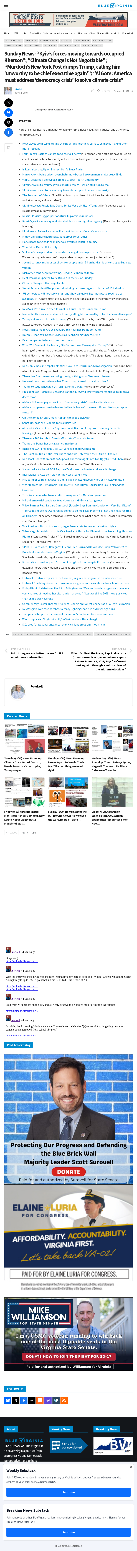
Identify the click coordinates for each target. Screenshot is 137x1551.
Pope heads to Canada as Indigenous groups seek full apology (59, 242)
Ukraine (125, 634)
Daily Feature (82, 40)
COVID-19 (66, 40)
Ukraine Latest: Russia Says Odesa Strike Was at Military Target (60, 205)
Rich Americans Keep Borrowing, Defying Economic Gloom (58, 273)
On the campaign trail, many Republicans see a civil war (56, 417)
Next (24, 832)
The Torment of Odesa (36, 195)
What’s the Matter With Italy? (40, 247)
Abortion (31, 40)
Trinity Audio (53, 109)
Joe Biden (50, 45)
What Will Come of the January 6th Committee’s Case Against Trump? (65, 345)
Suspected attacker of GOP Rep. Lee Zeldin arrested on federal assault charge (69, 469)
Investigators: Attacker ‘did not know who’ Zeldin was (54, 474)
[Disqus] (68, 892)
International (33, 45)
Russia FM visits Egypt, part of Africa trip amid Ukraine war (57, 216)
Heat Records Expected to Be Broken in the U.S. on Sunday (57, 278)
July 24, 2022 (21, 92)
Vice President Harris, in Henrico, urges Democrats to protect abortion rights (69, 526)
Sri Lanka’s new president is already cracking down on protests (60, 252)
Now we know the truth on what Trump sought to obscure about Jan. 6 (65, 381)
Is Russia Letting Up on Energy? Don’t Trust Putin (52, 169)
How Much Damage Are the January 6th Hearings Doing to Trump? (62, 329)
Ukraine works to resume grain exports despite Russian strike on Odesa (65, 185)
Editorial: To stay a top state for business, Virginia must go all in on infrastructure (72, 578)
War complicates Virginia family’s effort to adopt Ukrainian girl (60, 619)
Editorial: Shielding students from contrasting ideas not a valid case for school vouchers (75, 583)
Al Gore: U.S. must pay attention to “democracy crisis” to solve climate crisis (68, 402)
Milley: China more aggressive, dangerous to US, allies (54, 236)
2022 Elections (14, 40)
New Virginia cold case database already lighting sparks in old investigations (68, 609)
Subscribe (68, 1492)
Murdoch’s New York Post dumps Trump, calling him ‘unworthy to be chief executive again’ (77, 314)
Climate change (48, 40)
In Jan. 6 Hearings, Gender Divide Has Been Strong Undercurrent (61, 335)
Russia (113, 634)
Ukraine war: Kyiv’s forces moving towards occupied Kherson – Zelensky (65, 190)
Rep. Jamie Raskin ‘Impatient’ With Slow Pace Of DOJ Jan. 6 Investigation (67, 366)
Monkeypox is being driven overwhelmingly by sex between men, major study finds (72, 174)
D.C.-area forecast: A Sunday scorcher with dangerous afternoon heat (63, 624)
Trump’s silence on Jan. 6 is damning (44, 319)
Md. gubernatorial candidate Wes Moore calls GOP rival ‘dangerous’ (62, 500)
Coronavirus (32, 634)
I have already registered (68, 1545)
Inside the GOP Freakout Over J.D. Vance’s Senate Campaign (58, 448)
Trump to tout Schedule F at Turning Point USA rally (54, 386)
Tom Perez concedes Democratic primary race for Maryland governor (64, 495)
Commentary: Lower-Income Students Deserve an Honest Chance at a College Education (76, 604)
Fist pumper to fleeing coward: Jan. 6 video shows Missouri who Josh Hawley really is (73, 479)
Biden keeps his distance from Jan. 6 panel (48, 340)
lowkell (19, 89)
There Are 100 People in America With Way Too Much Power (58, 438)
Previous (12, 832)
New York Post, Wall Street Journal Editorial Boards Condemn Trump (64, 309)
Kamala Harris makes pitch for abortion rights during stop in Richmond (66, 562)
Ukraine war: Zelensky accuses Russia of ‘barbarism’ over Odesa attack (64, 231)
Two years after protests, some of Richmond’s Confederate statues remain (67, 614)
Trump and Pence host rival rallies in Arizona (49, 443)
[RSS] (64, 1400)
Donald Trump (13, 45)
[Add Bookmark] (8, 147)
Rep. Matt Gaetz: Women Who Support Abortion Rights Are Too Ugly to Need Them (73, 459)
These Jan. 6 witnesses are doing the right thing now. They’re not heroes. (66, 376)
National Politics (69, 45)
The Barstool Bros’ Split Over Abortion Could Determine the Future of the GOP (70, 454)
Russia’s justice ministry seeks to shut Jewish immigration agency (62, 221)
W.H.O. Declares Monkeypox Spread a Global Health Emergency (60, 179)
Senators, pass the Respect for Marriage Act (49, 423)
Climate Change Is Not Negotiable (43, 283)
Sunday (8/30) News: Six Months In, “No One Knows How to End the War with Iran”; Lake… (67, 815)
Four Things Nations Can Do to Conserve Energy (51, 154)
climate (17, 634)
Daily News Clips (102, 40)
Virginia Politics (92, 45)
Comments (120, 91)
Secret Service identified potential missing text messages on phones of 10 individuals (74, 288)
